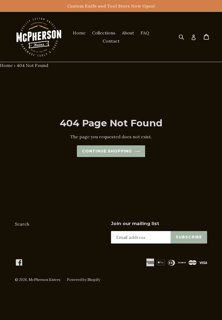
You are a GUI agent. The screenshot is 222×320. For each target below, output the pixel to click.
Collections (103, 33)
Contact (111, 41)
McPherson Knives (44, 279)
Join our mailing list (135, 223)
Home (79, 33)
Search (22, 224)
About (128, 33)
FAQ (145, 33)
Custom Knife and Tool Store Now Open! (111, 6)
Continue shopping (107, 151)
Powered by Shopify (83, 279)
